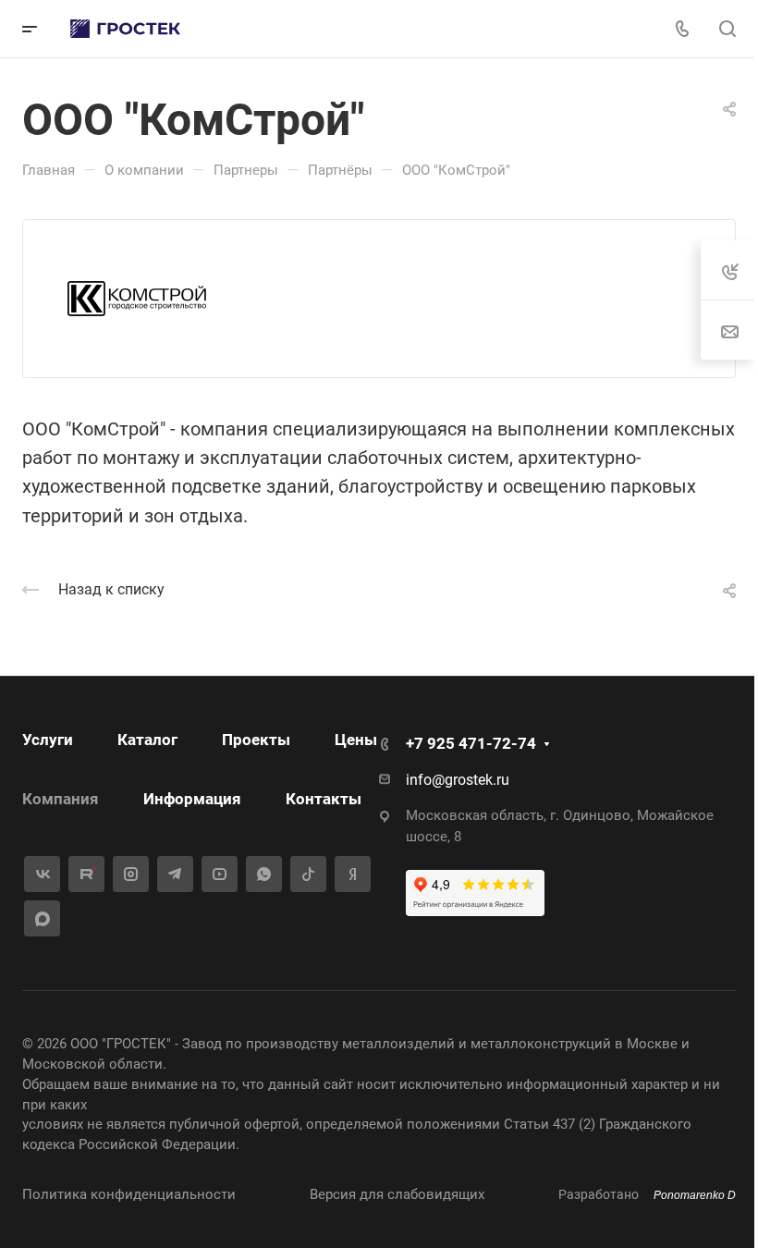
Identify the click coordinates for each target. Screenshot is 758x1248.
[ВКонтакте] (42, 874)
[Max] (42, 918)
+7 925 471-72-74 (471, 743)
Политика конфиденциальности (129, 1194)
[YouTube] (220, 874)
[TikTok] (308, 874)
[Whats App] (264, 874)
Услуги (47, 739)
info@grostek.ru (457, 780)
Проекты (256, 739)
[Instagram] (131, 874)
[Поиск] (727, 29)
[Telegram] (175, 874)
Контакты (323, 798)
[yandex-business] (353, 874)
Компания (60, 798)
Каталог (147, 739)
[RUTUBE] (86, 874)
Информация (192, 798)
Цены (356, 739)
